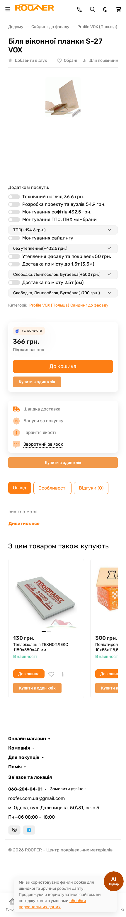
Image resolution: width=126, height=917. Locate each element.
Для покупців (24, 757)
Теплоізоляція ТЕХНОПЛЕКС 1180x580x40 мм (40, 647)
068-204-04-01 (25, 789)
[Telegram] (29, 830)
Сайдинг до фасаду (89, 305)
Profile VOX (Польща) (49, 305)
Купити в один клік (37, 381)
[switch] (14, 196)
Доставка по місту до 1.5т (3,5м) (58, 264)
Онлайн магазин (27, 738)
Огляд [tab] (19, 487)
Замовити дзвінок (68, 788)
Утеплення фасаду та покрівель (66, 256)
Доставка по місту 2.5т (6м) (53, 282)
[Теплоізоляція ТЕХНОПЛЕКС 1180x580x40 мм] (46, 596)
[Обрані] (51, 674)
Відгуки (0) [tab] (91, 488)
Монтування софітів (56, 212)
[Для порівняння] (62, 674)
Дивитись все (24, 523)
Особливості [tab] (52, 488)
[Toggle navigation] (7, 9)
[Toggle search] (92, 9)
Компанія (19, 748)
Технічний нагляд (53, 196)
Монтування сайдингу (47, 238)
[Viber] (14, 830)
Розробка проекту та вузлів (63, 204)
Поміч (15, 766)
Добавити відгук (31, 60)
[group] (63, 123)
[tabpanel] (63, 517)
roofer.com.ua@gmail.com (36, 798)
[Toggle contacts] (79, 9)
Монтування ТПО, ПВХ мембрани (59, 219)
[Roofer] (34, 9)
